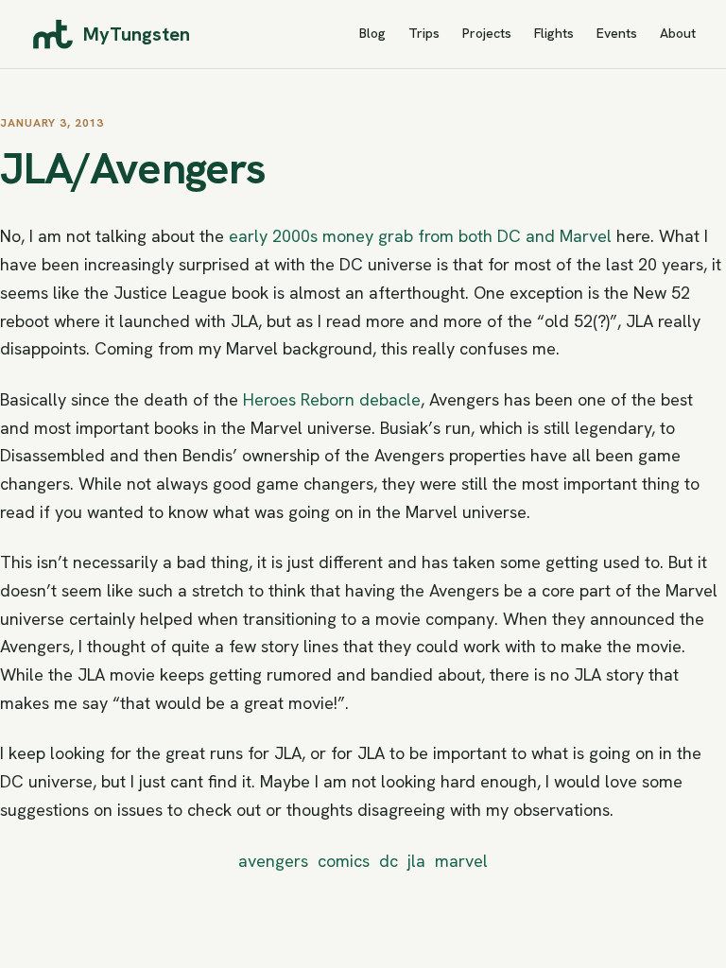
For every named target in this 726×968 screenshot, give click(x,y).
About (678, 33)
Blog (372, 33)
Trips (424, 33)
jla (416, 861)
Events (616, 33)
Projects (486, 33)
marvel (461, 861)
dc (388, 861)
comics (344, 861)
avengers (273, 861)
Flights (554, 33)
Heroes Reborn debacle (332, 399)
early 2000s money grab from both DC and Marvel (420, 236)
